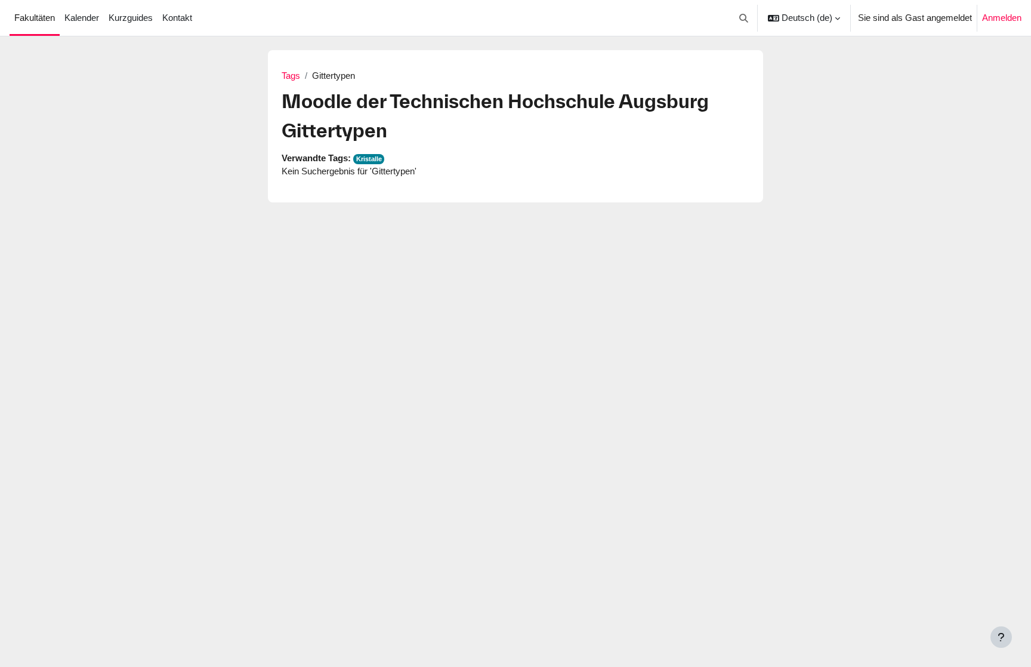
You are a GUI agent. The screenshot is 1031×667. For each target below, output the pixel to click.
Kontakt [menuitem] (177, 18)
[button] (744, 18)
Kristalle (369, 158)
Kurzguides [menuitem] (131, 18)
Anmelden (1001, 18)
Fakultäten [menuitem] (34, 18)
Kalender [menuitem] (81, 18)
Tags (291, 75)
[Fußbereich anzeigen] (1001, 637)
